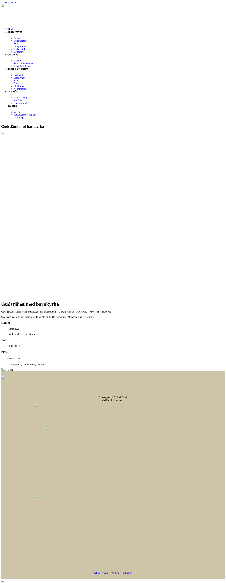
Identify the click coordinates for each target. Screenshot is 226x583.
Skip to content (8, 2)
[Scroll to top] (2, 581)
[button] (113, 22)
